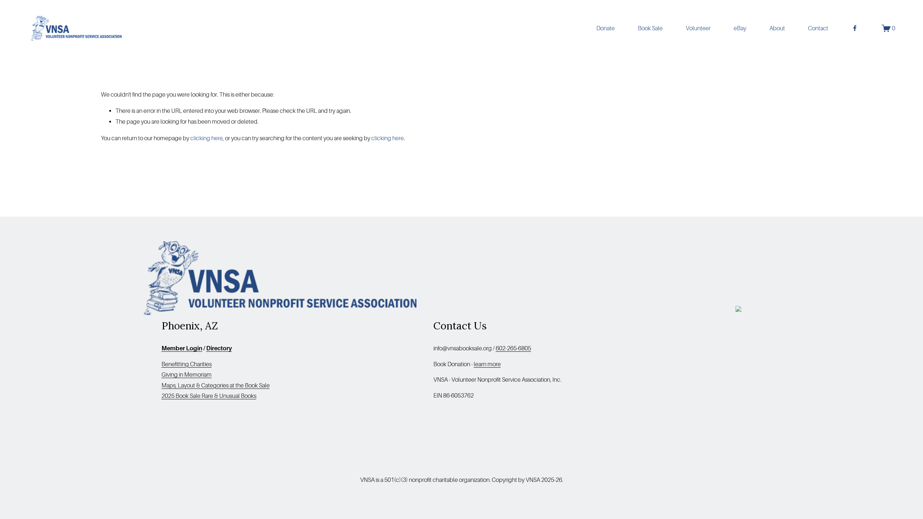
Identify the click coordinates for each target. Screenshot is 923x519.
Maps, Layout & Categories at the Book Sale (216, 385)
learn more (487, 364)
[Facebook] (854, 28)
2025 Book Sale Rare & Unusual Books (209, 395)
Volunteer (698, 28)
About (777, 28)
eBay (740, 28)
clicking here (206, 138)
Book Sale (650, 28)
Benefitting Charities (187, 364)
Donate (605, 28)
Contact (818, 28)
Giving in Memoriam (187, 374)
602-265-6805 (513, 348)
